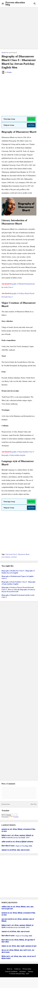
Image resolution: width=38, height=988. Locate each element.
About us (9, 969)
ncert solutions (6, 557)
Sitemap (30, 971)
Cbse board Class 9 (11, 52)
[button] (2, 3)
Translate (15, 817)
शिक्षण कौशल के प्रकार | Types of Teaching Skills (17, 846)
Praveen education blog (15, 3)
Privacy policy (27, 969)
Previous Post (6, 804)
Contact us (17, 969)
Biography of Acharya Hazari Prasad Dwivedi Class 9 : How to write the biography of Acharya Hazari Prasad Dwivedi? (18, 589)
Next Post (33, 804)
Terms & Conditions (11, 971)
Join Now (31, 119)
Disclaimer (22, 971)
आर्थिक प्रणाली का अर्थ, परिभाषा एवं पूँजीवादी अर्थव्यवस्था (17, 842)
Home (3, 52)
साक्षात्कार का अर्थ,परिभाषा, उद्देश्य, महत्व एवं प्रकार (16, 850)
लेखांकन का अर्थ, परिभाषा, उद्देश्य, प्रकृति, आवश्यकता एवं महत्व (19, 946)
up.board (14, 557)
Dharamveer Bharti (23, 554)
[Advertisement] (19, 28)
